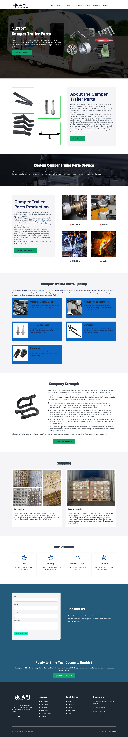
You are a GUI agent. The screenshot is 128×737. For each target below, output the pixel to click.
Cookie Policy (102, 732)
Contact (105, 5)
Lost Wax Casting (46, 713)
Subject (16, 612)
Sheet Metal (44, 710)
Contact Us (71, 707)
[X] (16, 716)
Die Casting (44, 716)
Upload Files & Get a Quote (64, 676)
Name (16, 596)
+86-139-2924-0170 (99, 708)
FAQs (69, 713)
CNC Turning (67, 5)
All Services (44, 701)
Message (17, 621)
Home (51, 5)
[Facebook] (12, 716)
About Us (71, 704)
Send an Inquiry (21, 633)
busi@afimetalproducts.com (101, 712)
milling (43, 220)
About (58, 5)
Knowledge (96, 5)
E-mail (16, 604)
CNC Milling (78, 5)
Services (87, 5)
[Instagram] (22, 716)
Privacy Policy (112, 732)
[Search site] (113, 5)
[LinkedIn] (19, 716)
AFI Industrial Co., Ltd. (43, 291)
